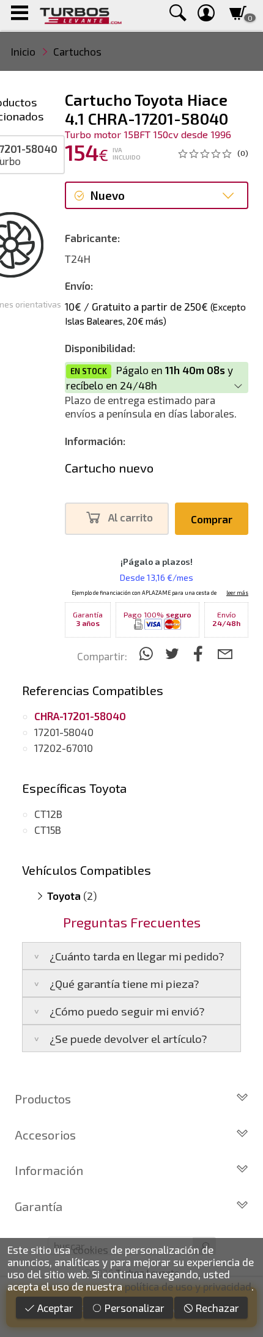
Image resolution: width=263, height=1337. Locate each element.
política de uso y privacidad (188, 1286)
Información (49, 1170)
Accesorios (45, 1134)
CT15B (47, 829)
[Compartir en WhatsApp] (147, 653)
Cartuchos (77, 51)
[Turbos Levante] (80, 15)
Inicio (23, 51)
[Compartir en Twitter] (174, 653)
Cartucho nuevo (109, 467)
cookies (90, 1249)
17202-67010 (63, 748)
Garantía (38, 1206)
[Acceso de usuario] (206, 15)
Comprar (211, 519)
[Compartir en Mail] (225, 653)
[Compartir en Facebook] (200, 653)
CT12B (48, 814)
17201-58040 (64, 732)
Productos (43, 1098)
